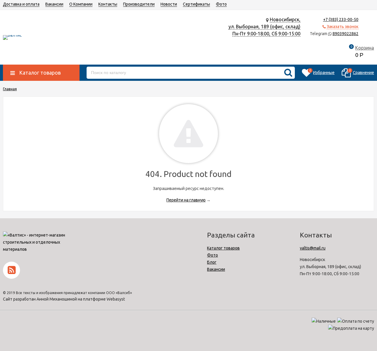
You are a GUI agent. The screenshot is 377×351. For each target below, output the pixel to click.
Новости (169, 4)
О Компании (80, 4)
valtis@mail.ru (312, 248)
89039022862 (345, 33)
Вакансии (54, 4)
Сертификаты (196, 4)
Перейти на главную (186, 200)
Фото (221, 4)
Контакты (107, 4)
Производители (139, 4)
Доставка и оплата (21, 4)
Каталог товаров (223, 248)
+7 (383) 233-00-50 (340, 19)
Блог (211, 262)
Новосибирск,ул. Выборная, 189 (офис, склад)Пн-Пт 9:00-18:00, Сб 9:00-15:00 (264, 26)
